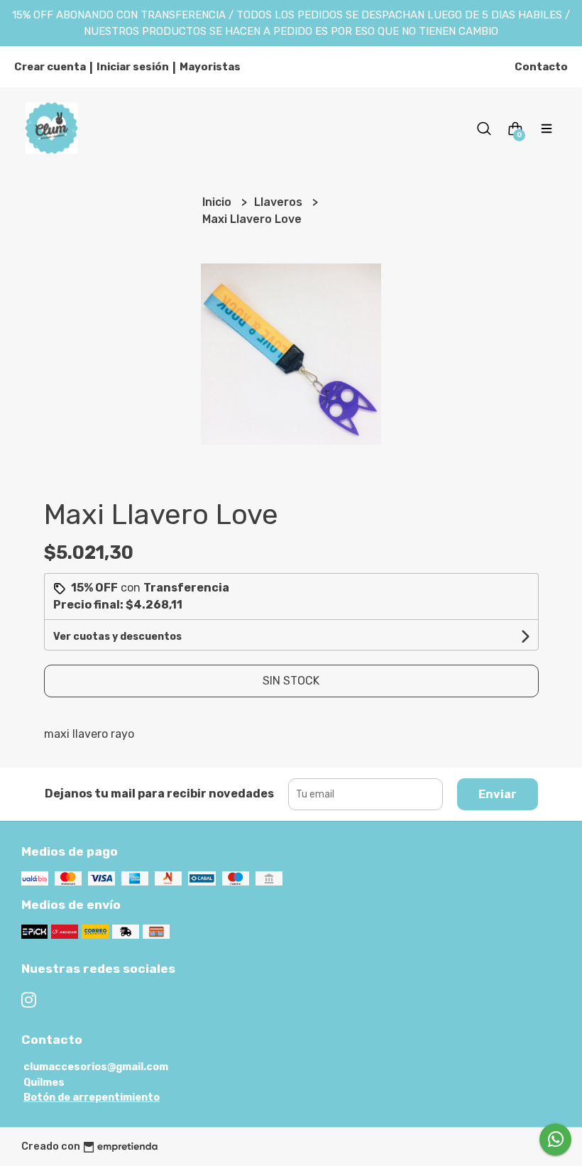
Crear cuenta (50, 66)
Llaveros (279, 202)
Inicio (218, 202)
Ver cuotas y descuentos (117, 637)
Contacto (541, 66)
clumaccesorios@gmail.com (95, 1067)
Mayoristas (210, 66)
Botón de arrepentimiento (91, 1097)
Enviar (497, 794)
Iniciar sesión (133, 66)
